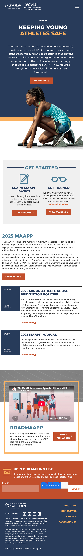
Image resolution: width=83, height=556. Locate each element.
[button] (77, 6)
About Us (70, 505)
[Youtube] (34, 513)
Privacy (71, 516)
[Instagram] (39, 513)
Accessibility (68, 521)
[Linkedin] (29, 513)
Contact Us (69, 511)
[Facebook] (24, 513)
